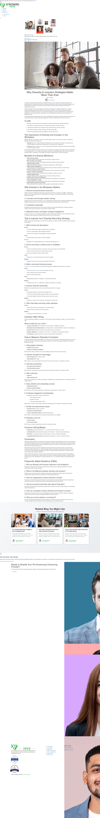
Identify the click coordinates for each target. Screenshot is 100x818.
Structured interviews (29, 266)
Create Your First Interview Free (7, 561)
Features (5, 8)
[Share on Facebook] (25, 41)
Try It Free (14, 571)
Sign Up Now (27, 38)
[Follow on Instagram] (28, 41)
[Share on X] (27, 41)
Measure (26, 239)
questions (38, 270)
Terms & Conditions (51, 752)
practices (41, 146)
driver (34, 213)
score (38, 282)
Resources (5, 12)
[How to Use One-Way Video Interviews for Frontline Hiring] (76, 520)
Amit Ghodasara (51, 100)
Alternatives (49, 749)
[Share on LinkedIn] (26, 41)
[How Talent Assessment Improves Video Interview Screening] (50, 520)
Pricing (4, 9)
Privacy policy (50, 753)
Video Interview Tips (51, 750)
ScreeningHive (27, 774)
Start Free (34, 0)
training (35, 151)
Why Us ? (5, 11)
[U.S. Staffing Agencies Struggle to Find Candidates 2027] (23, 520)
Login (4, 15)
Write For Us (50, 754)
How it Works (50, 746)
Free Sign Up (6, 14)
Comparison (49, 748)
